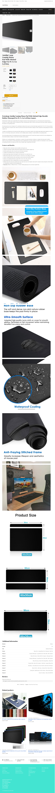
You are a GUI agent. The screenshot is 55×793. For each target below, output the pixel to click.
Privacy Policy (4, 771)
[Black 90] (10, 81)
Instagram (43, 771)
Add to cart (11, 95)
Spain (11, 87)
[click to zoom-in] (17, 31)
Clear (10, 89)
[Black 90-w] (14, 81)
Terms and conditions (5, 772)
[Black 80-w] (14, 77)
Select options (14, 723)
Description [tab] (20, 112)
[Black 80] (10, 77)
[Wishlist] (25, 694)
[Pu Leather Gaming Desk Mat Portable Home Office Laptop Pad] (14, 705)
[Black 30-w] (14, 70)
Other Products (35, 684)
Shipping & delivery (18, 771)
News (29, 775)
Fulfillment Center (12, 85)
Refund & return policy (19, 772)
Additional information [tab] (27, 112)
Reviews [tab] (34, 112)
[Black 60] (10, 73)
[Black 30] (10, 70)
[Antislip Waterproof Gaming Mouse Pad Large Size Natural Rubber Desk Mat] (14, 737)
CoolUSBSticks (5, 5)
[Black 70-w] (14, 73)
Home (4, 15)
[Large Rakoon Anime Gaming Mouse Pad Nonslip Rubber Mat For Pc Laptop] (40, 705)
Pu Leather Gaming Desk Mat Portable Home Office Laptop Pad (13, 719)
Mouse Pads (8, 15)
